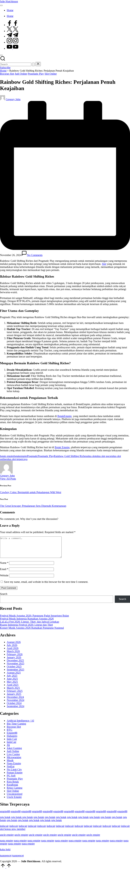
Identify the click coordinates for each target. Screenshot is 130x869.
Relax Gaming (14, 787)
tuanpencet (6, 855)
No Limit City (14, 769)
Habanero (12, 735)
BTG (9, 729)
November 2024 (15, 700)
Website (4, 575)
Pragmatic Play (36, 73)
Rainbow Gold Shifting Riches (70, 456)
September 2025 (15, 669)
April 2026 (12, 648)
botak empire (7, 456)
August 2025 (14, 672)
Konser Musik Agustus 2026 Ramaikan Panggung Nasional (32, 627)
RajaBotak (12, 784)
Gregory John (7, 475)
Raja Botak (13, 781)
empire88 (5, 811)
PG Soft (11, 775)
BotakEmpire (64, 416)
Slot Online (51, 73)
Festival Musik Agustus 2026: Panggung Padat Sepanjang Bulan (34, 615)
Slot (104, 263)
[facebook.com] (12, 24)
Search (3, 593)
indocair (4, 826)
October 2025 (14, 666)
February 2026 (15, 654)
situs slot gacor (104, 456)
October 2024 (14, 703)
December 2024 (15, 697)
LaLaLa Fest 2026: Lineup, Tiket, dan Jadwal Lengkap (29, 621)
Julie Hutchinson (9, 1)
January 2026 (14, 657)
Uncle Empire (14, 797)
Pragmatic (32, 456)
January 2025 (14, 694)
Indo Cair (12, 739)
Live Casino (13, 754)
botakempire (20, 456)
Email (4, 569)
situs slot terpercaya (17, 459)
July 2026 (12, 645)
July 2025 (12, 675)
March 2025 (13, 687)
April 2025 (12, 684)
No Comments (34, 255)
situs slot (91, 456)
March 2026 (13, 651)
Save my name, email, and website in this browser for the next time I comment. (46, 581)
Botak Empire (62, 447)
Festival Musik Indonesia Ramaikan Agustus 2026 (27, 618)
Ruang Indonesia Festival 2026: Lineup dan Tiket (26, 624)
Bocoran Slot (7, 73)
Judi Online (21, 73)
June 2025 (12, 678)
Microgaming (14, 757)
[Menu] (1, 5)
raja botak (5, 817)
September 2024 (15, 706)
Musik (10, 760)
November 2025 (15, 663)
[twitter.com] (12, 31)
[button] (33, 64)
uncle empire (7, 834)
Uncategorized (14, 793)
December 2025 (15, 660)
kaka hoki (5, 849)
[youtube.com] (12, 48)
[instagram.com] (12, 42)
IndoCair (11, 742)
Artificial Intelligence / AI (20, 720)
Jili (8, 745)
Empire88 (12, 732)
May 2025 (12, 681)
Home (3, 70)
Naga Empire (14, 763)
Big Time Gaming (16, 723)
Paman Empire (15, 772)
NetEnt (10, 766)
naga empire (6, 840)
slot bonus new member (12, 829)
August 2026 (14, 642)
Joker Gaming (14, 748)
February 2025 (15, 690)
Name (4, 562)
